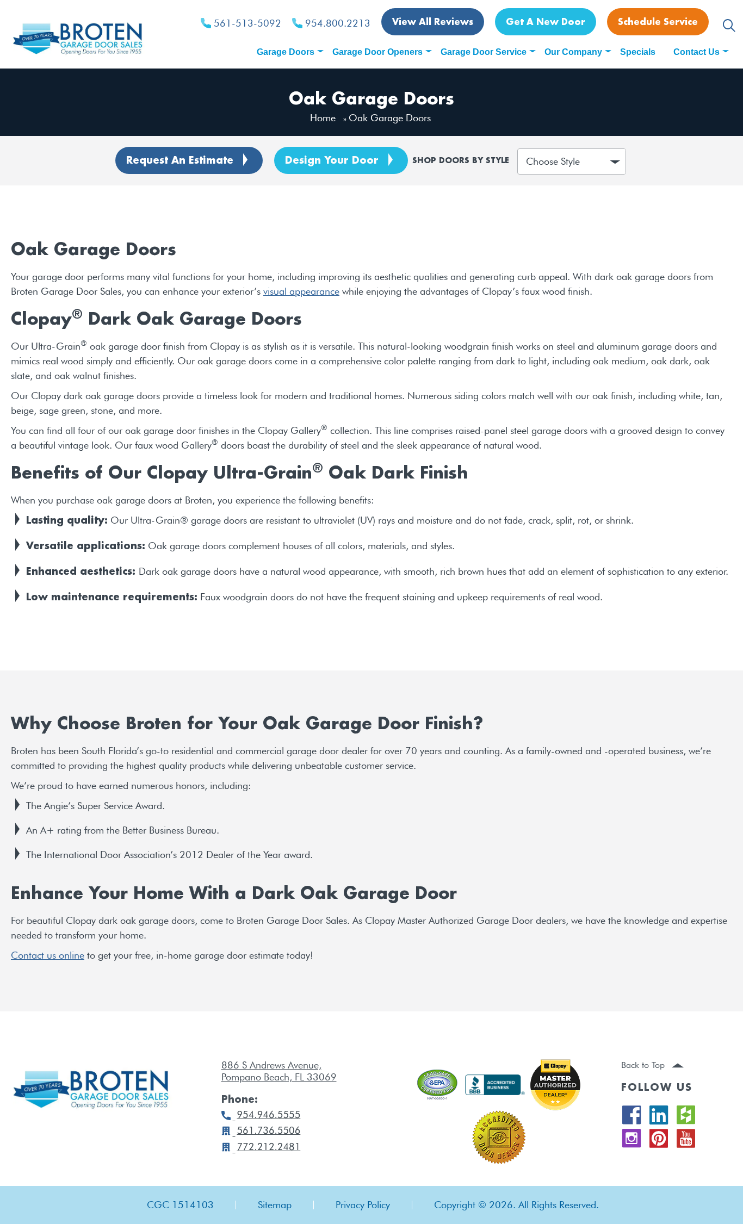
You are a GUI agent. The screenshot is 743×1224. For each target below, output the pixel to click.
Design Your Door (332, 161)
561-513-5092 (247, 23)
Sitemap (275, 1205)
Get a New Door (545, 22)
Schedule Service (658, 22)
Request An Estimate (179, 161)
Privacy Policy (363, 1205)
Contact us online (47, 955)
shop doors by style (460, 161)
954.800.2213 (337, 23)
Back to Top (644, 1065)
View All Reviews (432, 22)
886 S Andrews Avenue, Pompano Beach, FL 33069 (279, 1071)
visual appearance (301, 291)
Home (323, 117)
